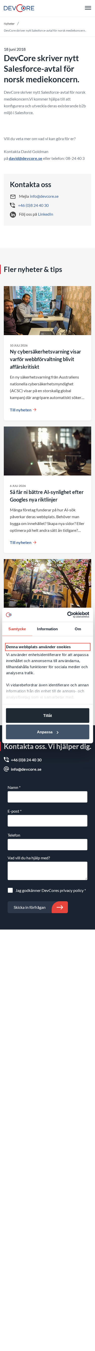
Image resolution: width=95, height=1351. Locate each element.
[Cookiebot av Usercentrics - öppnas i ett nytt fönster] (67, 615)
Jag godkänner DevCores (50, 890)
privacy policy (72, 890)
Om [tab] (78, 629)
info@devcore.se (44, 196)
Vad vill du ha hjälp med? (29, 857)
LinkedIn (45, 214)
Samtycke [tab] (17, 629)
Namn (14, 787)
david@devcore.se (25, 158)
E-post (15, 811)
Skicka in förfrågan (30, 907)
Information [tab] (47, 629)
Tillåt (47, 715)
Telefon (14, 835)
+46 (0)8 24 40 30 (33, 205)
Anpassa (44, 732)
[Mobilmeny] (88, 8)
